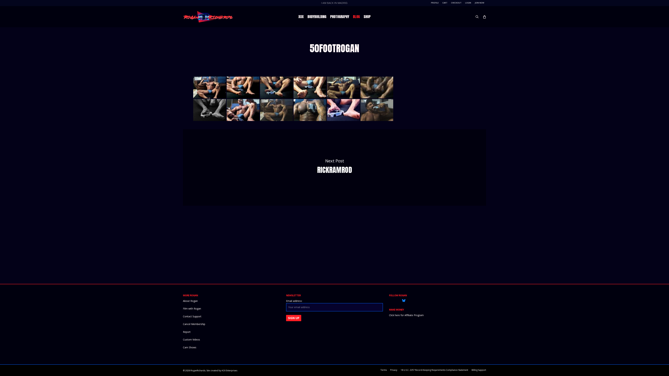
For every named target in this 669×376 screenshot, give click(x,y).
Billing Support (479, 370)
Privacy (393, 370)
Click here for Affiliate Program (406, 315)
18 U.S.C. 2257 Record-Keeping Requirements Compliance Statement (434, 370)
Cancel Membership (194, 324)
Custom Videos (191, 339)
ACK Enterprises (229, 370)
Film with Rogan (192, 308)
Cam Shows (189, 347)
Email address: (294, 301)
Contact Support (192, 316)
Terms (383, 370)
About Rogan (190, 301)
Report (187, 332)
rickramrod (334, 167)
